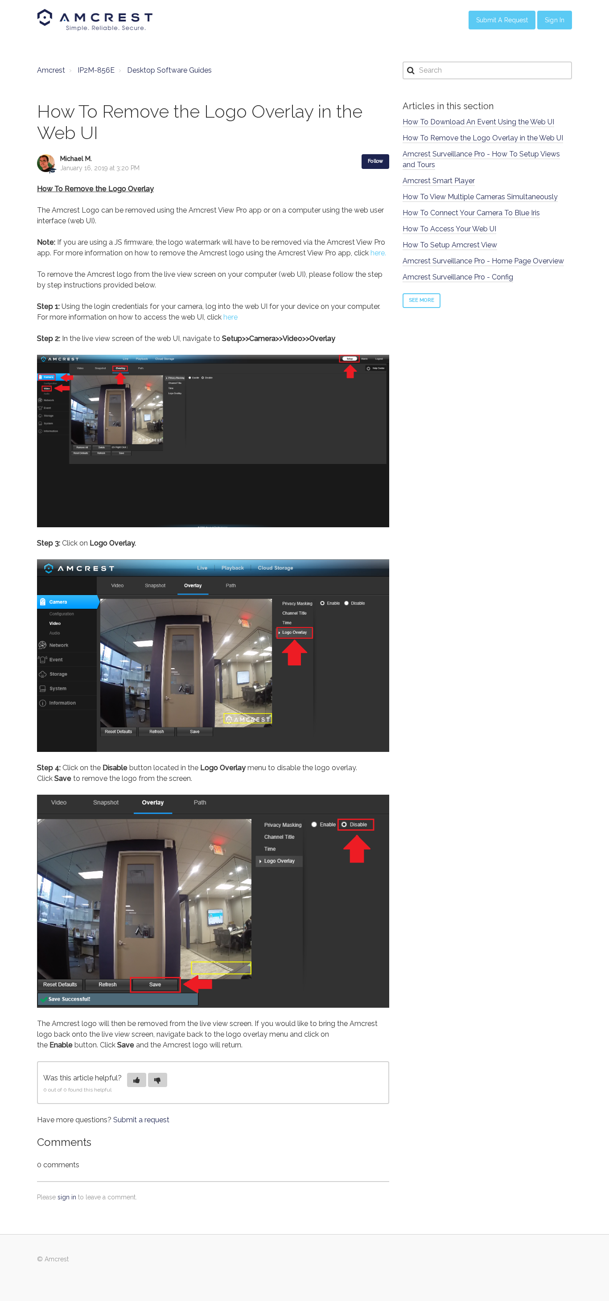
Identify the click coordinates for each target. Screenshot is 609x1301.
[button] (136, 1080)
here (230, 317)
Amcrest (51, 70)
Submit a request (141, 1120)
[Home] (95, 20)
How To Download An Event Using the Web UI (478, 122)
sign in (67, 1197)
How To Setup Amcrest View (450, 245)
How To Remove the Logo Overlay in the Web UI (483, 138)
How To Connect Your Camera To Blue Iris (471, 213)
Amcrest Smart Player (439, 180)
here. (378, 253)
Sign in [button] (554, 20)
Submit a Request (502, 20)
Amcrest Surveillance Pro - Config (458, 277)
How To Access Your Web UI (449, 229)
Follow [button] (375, 161)
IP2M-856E (96, 70)
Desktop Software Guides (169, 70)
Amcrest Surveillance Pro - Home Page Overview (483, 261)
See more (421, 300)
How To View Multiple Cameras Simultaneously (480, 197)
